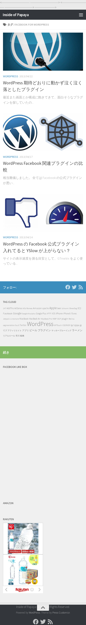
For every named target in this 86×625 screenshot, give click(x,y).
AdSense (18, 308)
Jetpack (6, 319)
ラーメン (77, 330)
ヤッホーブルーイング (61, 330)
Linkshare (14, 319)
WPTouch (58, 325)
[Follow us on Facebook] (67, 287)
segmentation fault (11, 325)
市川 (18, 335)
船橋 (22, 335)
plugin (65, 318)
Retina (71, 318)
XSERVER (66, 325)
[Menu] (81, 15)
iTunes (74, 313)
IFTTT (49, 313)
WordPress (10, 76)
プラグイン (44, 330)
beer (59, 308)
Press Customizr (61, 612)
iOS (53, 313)
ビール (33, 330)
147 (4, 308)
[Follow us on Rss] (80, 287)
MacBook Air (34, 318)
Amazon (37, 308)
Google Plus (41, 313)
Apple (53, 308)
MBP (55, 319)
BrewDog (73, 308)
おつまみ (75, 325)
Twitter (23, 325)
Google (17, 313)
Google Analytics (28, 313)
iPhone (59, 313)
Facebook (7, 313)
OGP (59, 318)
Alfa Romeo (27, 308)
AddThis (10, 308)
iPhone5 (66, 313)
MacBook (24, 318)
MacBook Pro (46, 319)
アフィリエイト (15, 330)
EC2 (79, 308)
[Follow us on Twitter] (74, 287)
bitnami (65, 308)
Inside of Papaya (16, 14)
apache (45, 308)
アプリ (25, 330)
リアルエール (9, 335)
